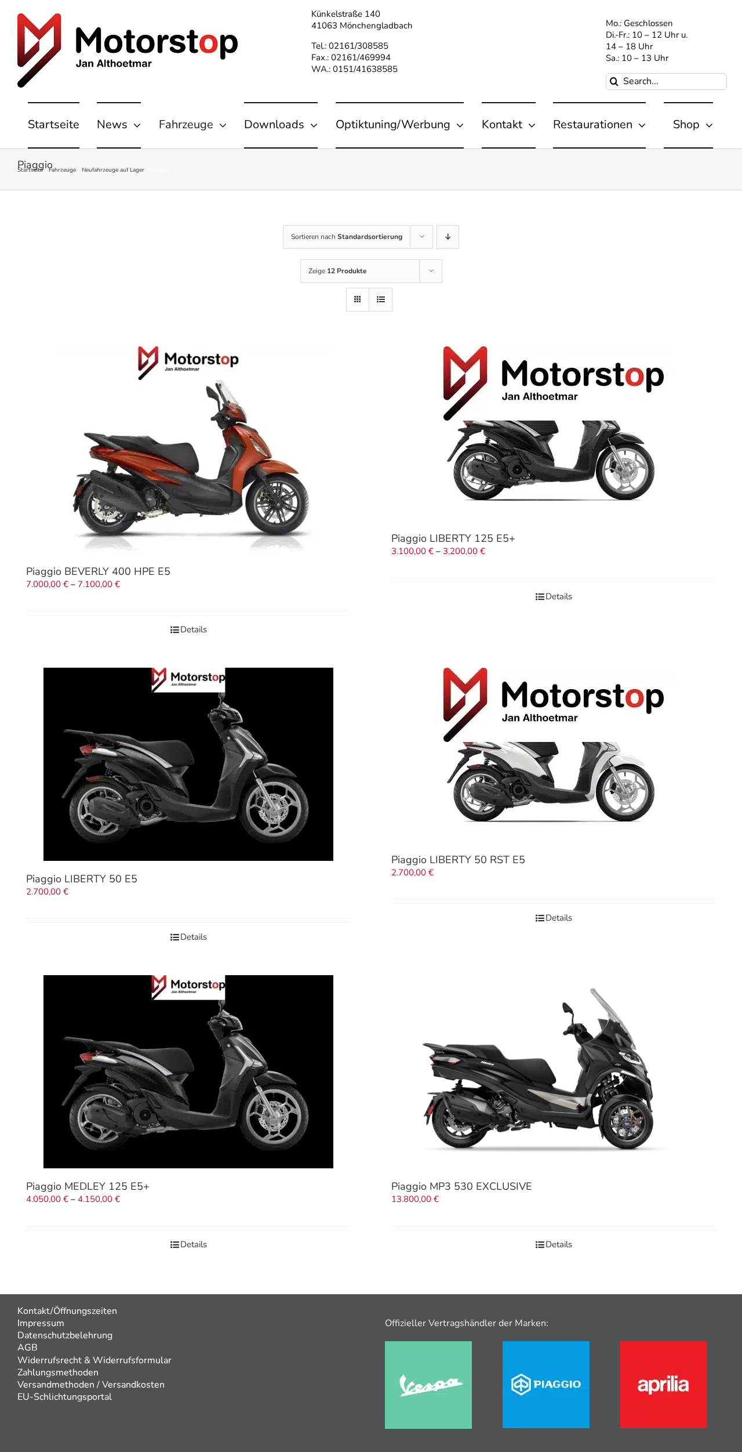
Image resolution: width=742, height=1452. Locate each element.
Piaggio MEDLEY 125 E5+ (88, 1186)
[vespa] (428, 1345)
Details (193, 629)
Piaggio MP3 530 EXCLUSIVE (461, 1186)
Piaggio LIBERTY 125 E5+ (453, 538)
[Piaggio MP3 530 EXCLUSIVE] (554, 1071)
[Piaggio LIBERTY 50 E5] (188, 764)
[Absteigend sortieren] (448, 237)
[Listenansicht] (380, 299)
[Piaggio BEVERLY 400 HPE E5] (188, 449)
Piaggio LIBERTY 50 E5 (81, 879)
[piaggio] (546, 1345)
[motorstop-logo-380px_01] (127, 17)
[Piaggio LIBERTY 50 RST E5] (554, 755)
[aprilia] (663, 1345)
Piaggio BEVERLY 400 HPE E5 (98, 571)
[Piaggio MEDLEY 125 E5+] (188, 1071)
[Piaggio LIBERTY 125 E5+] (554, 433)
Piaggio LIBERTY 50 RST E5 (458, 860)
